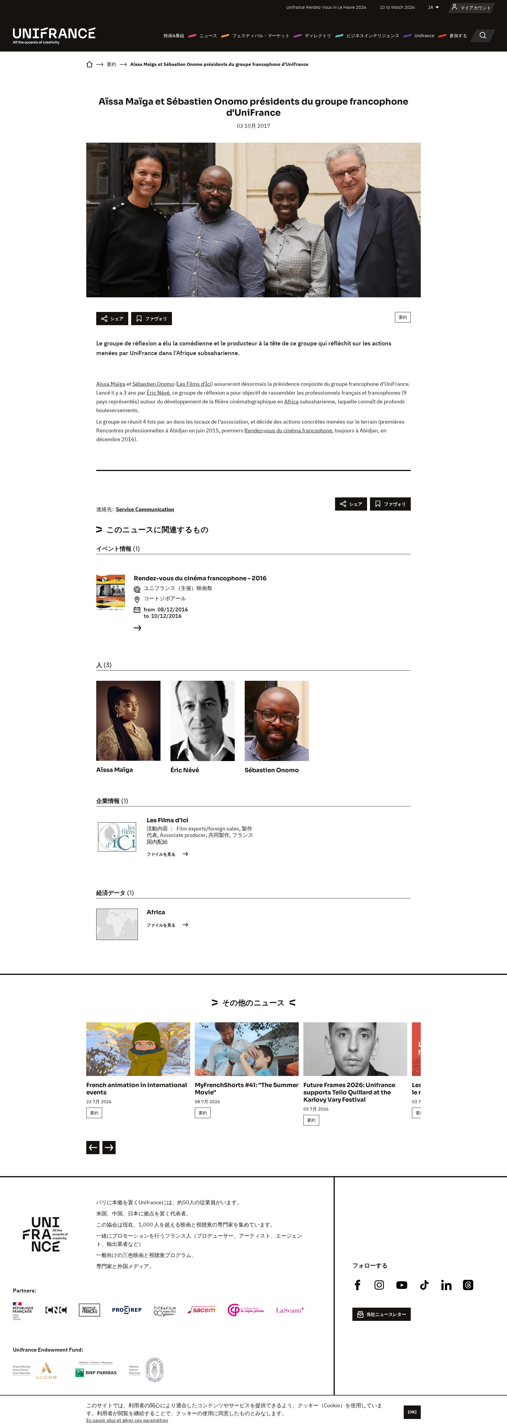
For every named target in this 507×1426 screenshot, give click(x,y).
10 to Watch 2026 (397, 7)
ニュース (208, 35)
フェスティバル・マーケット (261, 35)
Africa (291, 401)
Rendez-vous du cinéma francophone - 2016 (200, 578)
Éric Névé (158, 392)
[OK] (412, 1412)
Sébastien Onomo (153, 384)
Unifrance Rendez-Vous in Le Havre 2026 (326, 7)
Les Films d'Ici (194, 384)
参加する (458, 35)
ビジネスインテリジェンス (373, 35)
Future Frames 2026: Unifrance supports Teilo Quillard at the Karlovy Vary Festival (349, 1092)
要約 (403, 317)
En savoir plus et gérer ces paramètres (127, 1420)
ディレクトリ (318, 35)
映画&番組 (174, 35)
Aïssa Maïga (110, 384)
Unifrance (424, 35)
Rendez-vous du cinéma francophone (288, 430)
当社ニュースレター (386, 1314)
